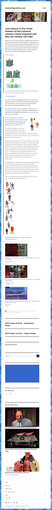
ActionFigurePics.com (15, 8)
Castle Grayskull (11, 96)
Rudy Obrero (18, 312)
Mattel (13, 312)
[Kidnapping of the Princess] (22, 187)
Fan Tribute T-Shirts (10, 492)
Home (6, 482)
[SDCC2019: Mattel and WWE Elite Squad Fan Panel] (22, 417)
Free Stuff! (8, 498)
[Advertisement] (22, 374)
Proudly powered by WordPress (22, 506)
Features (7, 485)
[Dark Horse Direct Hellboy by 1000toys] (22, 462)
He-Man (28, 310)
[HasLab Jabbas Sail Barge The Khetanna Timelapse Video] (22, 438)
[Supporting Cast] (22, 228)
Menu (44, 8)
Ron (8, 310)
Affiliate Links (8, 488)
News (18, 310)
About (6, 495)
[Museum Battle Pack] (22, 201)
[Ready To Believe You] (22, 214)
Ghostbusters (23, 310)
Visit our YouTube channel (12, 474)
